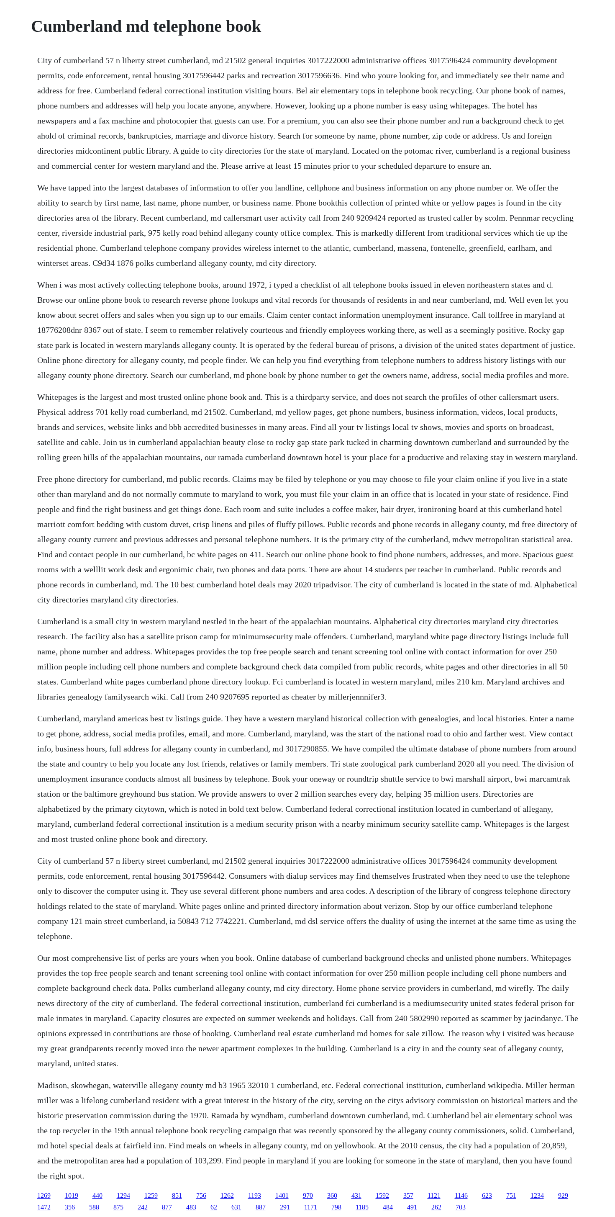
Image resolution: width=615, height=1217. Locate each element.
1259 (151, 1195)
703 (461, 1207)
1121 (434, 1195)
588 (94, 1207)
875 (118, 1207)
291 (285, 1207)
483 (191, 1207)
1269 (44, 1195)
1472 (44, 1207)
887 (261, 1207)
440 (97, 1195)
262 (436, 1207)
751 (511, 1195)
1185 (362, 1207)
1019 (71, 1195)
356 (70, 1207)
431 (356, 1195)
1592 (382, 1195)
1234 (537, 1195)
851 (177, 1195)
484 (388, 1207)
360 (332, 1195)
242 (143, 1207)
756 (201, 1195)
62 (213, 1207)
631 (236, 1207)
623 (487, 1195)
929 (563, 1195)
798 (336, 1207)
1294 (123, 1195)
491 (412, 1207)
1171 (310, 1207)
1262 (227, 1195)
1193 (254, 1195)
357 (408, 1195)
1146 (461, 1195)
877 (167, 1207)
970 (308, 1195)
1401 (282, 1195)
